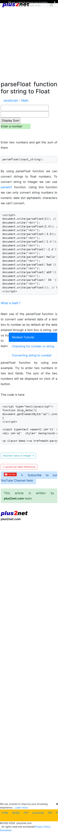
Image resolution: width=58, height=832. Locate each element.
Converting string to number (32, 355)
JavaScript (38, 812)
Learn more (21, 807)
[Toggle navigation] (51, 5)
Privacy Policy (42, 826)
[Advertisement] (29, 43)
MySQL (16, 812)
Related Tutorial (23, 337)
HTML (5, 812)
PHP (26, 812)
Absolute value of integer (18, 455)
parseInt (6, 187)
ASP (50, 812)
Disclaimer (6, 830)
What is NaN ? (11, 303)
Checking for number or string (33, 346)
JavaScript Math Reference (19, 466)
